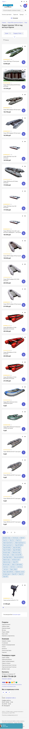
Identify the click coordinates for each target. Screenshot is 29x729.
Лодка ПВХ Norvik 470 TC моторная (12, 498)
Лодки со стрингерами (17, 564)
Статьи (3, 646)
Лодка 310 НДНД (7, 549)
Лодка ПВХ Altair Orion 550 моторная (9, 207)
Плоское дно (15, 537)
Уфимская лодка (7, 562)
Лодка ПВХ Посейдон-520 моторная (12, 304)
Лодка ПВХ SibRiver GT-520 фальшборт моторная (9, 378)
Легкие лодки (6, 554)
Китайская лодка (16, 559)
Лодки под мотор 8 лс (8, 542)
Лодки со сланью (6, 663)
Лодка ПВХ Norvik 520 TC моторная (12, 522)
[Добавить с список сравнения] (22, 46)
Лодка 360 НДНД (7, 547)
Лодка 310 (21, 574)
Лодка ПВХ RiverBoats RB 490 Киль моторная (11, 85)
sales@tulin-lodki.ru (11, 698)
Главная (4, 22)
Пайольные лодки (16, 552)
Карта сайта (5, 633)
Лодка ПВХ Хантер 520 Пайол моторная (10, 182)
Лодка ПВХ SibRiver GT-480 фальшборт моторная (9, 328)
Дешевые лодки (6, 537)
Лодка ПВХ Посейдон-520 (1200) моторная (11, 280)
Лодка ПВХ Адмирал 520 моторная (12, 133)
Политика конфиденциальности (10, 715)
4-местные (5, 566)
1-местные (5, 569)
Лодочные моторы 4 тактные (9, 667)
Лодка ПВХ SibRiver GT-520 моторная (9, 353)
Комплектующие (6, 628)
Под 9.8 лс (5, 540)
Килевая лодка (6, 574)
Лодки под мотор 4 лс (8, 545)
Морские (22, 537)
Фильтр (7, 40)
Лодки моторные (6, 624)
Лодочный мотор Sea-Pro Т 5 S (10, 600)
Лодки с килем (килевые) (8, 661)
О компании (5, 643)
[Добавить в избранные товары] (25, 46)
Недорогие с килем (19, 571)
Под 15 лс (12, 540)
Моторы (4, 630)
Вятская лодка (6, 564)
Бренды (22, 14)
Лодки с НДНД (13, 569)
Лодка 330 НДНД (16, 547)
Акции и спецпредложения (8, 644)
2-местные (19, 566)
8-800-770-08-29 (20, 5)
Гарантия (15, 14)
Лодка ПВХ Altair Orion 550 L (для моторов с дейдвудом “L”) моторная (12, 231)
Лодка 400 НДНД (19, 545)
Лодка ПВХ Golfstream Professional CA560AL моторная (11, 427)
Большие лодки (6, 552)
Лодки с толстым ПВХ (16, 554)
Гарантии (4, 652)
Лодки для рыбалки (18, 557)
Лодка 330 (14, 574)
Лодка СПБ (15, 562)
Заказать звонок (6, 679)
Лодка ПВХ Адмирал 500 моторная (12, 109)
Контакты (4, 648)
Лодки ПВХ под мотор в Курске (15, 22)
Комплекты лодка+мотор (8, 635)
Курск (3, 1)
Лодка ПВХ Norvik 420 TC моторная (12, 451)
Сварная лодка (6, 559)
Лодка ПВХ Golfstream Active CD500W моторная (10, 402)
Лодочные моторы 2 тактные (9, 665)
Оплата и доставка (6, 14)
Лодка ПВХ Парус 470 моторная (11, 61)
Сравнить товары (6, 641)
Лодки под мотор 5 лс (20, 542)
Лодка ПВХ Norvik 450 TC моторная (12, 475)
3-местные (12, 566)
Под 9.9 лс (18, 540)
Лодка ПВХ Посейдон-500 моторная (12, 255)
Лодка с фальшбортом (8, 571)
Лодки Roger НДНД (7, 557)
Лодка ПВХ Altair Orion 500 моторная (9, 157)
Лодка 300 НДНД (16, 549)
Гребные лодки (5, 626)
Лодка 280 (5, 576)
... (26, 14)
